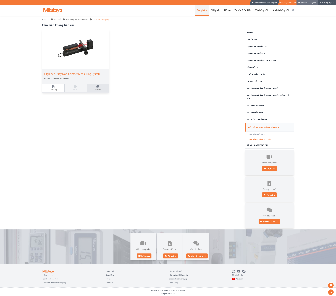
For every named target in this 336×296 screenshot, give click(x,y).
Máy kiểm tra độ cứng (257, 119)
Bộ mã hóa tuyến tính (257, 145)
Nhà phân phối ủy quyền (178, 275)
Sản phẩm (202, 10)
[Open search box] (293, 10)
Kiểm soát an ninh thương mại (54, 282)
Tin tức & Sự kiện (243, 10)
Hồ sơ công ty (48, 275)
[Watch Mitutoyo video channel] (239, 271)
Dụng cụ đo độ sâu (256, 53)
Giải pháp (215, 10)
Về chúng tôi (261, 10)
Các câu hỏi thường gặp (178, 278)
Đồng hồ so (252, 67)
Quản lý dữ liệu (254, 81)
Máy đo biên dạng (255, 112)
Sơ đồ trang (173, 282)
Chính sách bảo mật (50, 278)
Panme (250, 32)
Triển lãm (109, 282)
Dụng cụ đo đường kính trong (262, 60)
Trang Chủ (46, 19)
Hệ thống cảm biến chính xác (77, 19)
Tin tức (108, 278)
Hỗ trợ (227, 10)
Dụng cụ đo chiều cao (257, 46)
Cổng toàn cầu (237, 275)
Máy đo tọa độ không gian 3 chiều (263, 88)
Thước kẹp (252, 39)
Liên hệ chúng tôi (280, 10)
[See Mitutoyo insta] (234, 271)
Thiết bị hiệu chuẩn (256, 74)
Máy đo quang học (256, 105)
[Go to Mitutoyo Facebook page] (244, 271)
